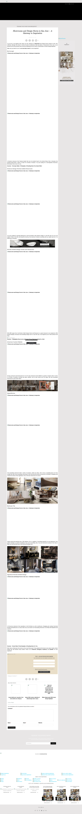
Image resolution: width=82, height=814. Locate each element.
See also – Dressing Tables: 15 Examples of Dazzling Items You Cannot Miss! (24, 166)
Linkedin (51, 649)
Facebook (44, 649)
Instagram (39, 649)
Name (9, 722)
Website (40, 722)
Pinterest (34, 649)
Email (24, 722)
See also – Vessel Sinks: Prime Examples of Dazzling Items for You (22, 646)
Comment (10, 708)
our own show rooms (25, 48)
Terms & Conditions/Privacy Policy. (41, 669)
